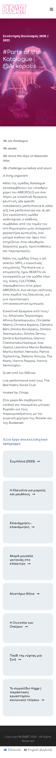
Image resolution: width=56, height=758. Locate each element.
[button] (51, 9)
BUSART (24, 736)
